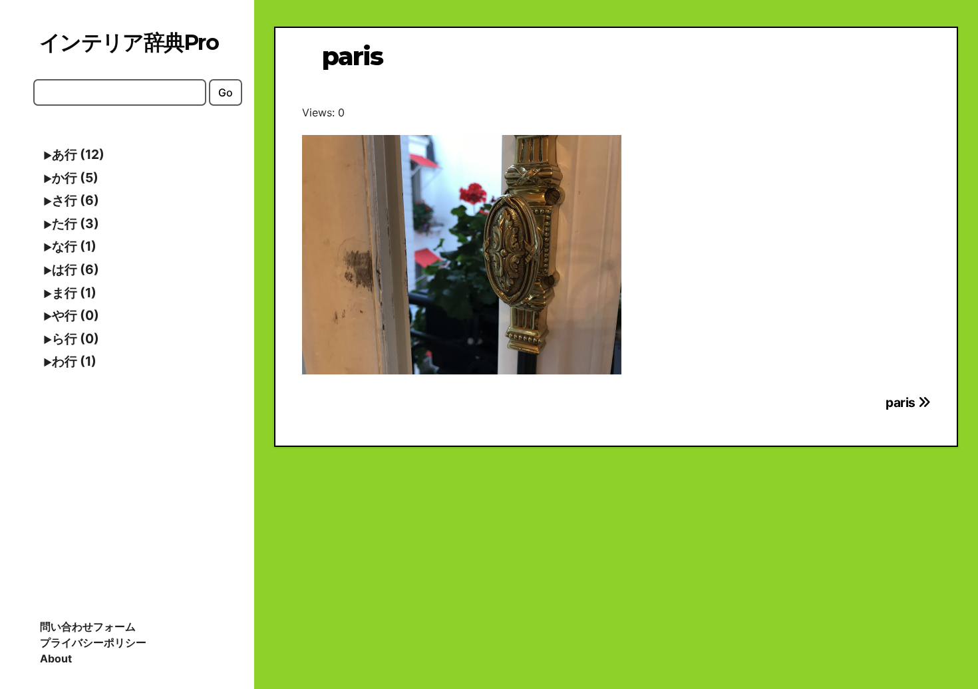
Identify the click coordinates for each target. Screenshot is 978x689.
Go (225, 92)
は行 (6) (75, 269)
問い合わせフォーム (88, 626)
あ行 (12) (78, 154)
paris (902, 402)
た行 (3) (75, 223)
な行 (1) (74, 246)
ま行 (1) (74, 293)
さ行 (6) (75, 200)
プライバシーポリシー (93, 642)
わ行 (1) (74, 361)
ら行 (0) (75, 338)
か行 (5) (75, 178)
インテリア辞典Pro (128, 42)
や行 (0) (75, 315)
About (56, 658)
